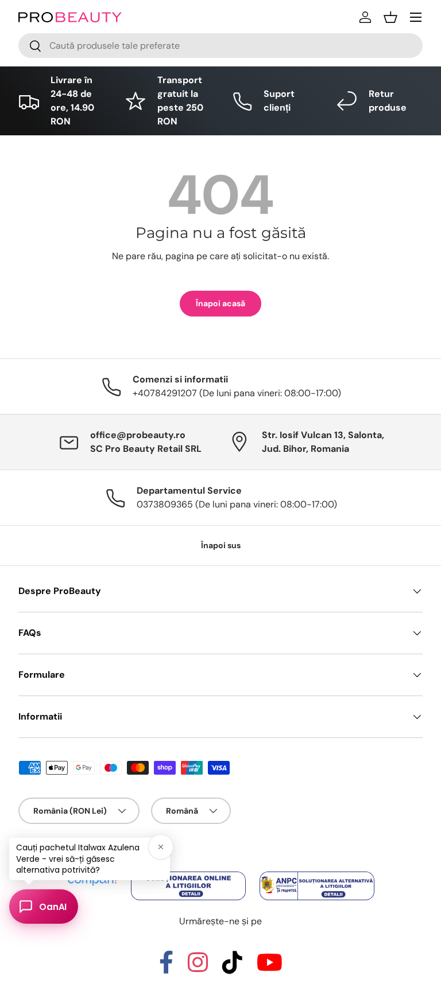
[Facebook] (166, 968)
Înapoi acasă (220, 303)
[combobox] (220, 45)
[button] (390, 17)
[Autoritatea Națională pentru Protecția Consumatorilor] (317, 872)
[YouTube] (270, 968)
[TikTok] (232, 968)
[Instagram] (198, 968)
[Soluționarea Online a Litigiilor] (189, 872)
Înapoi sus (221, 545)
